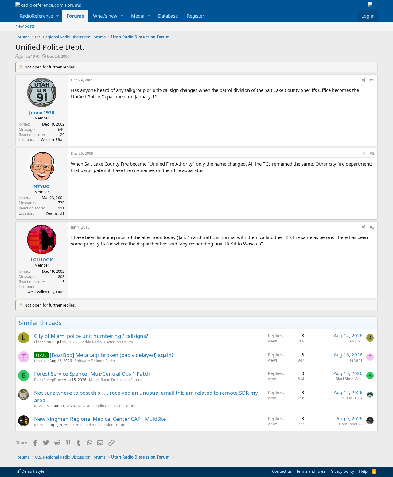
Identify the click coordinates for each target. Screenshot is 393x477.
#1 (372, 80)
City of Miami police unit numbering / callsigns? (91, 335)
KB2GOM (42, 406)
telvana (40, 360)
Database (168, 16)
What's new (105, 16)
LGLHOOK (42, 259)
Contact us (282, 471)
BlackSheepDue (47, 379)
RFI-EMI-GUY (351, 398)
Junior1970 (29, 56)
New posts (25, 26)
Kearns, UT (55, 213)
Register (195, 16)
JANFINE (355, 341)
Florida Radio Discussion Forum (106, 342)
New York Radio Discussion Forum (106, 406)
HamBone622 (351, 424)
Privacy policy (341, 471)
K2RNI (39, 425)
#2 (372, 153)
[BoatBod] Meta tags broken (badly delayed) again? (112, 354)
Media (137, 16)
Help (363, 471)
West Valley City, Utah (45, 292)
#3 (372, 227)
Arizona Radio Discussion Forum (97, 425)
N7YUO (41, 186)
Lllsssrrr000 (44, 342)
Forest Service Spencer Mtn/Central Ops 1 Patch (92, 373)
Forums (75, 16)
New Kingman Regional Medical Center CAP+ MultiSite (100, 418)
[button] (57, 16)
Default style (32, 471)
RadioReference (36, 16)
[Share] (364, 80)
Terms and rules (310, 471)
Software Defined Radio (95, 360)
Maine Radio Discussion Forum (115, 379)
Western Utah (52, 139)
